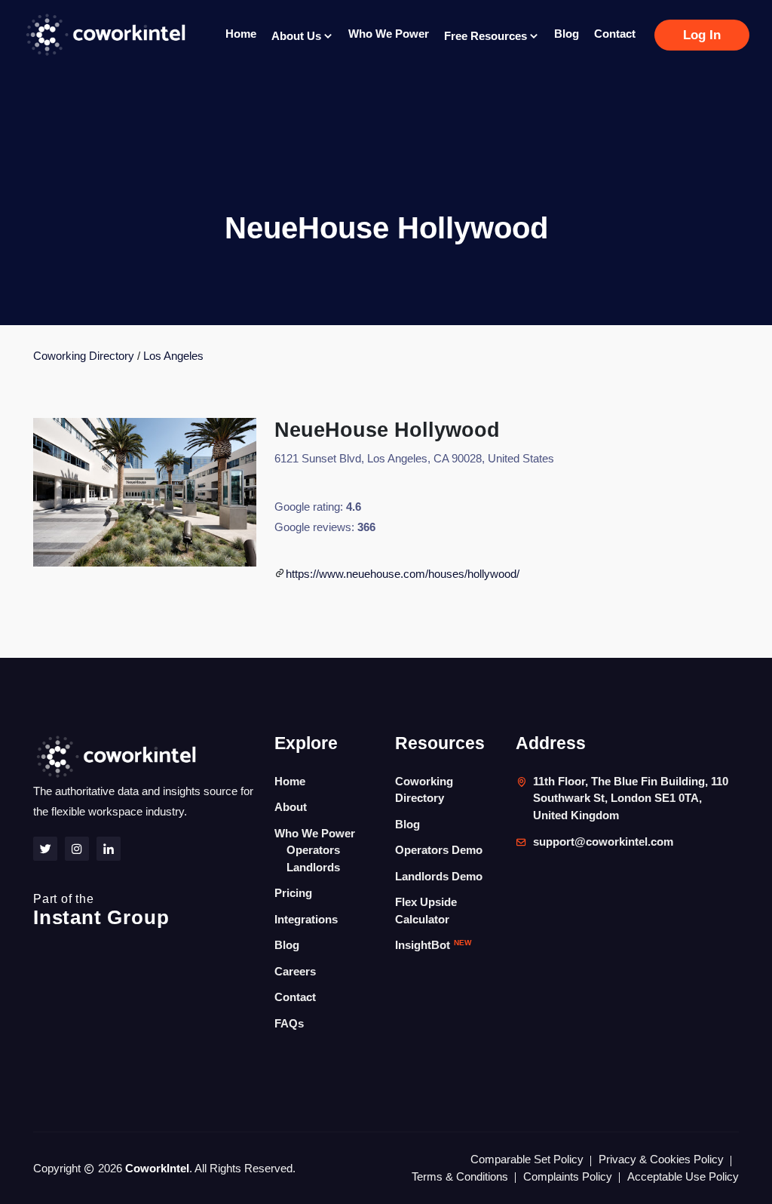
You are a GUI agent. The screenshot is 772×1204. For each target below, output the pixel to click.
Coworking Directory (83, 355)
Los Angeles (173, 355)
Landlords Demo (438, 876)
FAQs (289, 1023)
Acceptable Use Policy (683, 1176)
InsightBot (433, 944)
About (290, 806)
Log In (702, 35)
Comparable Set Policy (527, 1159)
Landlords (313, 867)
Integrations (306, 919)
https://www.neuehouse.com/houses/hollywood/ (402, 573)
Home (240, 33)
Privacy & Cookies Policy (661, 1159)
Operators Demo (438, 849)
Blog (566, 33)
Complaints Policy (567, 1176)
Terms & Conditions (460, 1176)
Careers (295, 971)
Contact (615, 33)
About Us (297, 35)
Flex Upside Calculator (426, 910)
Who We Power (388, 33)
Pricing (293, 892)
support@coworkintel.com (603, 841)
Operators (313, 849)
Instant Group (101, 910)
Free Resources (487, 35)
